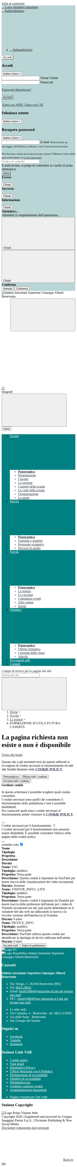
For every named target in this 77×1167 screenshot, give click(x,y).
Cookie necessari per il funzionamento (27, 825)
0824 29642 (23, 987)
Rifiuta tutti (35, 776)
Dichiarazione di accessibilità (28, 1075)
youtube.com (10, 844)
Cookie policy (19, 1060)
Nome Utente (49, 78)
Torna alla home (12, 755)
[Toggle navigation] (34, 410)
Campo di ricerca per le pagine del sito (26, 671)
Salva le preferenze (33, 945)
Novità (14, 715)
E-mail (44, 142)
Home (14, 712)
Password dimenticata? (16, 89)
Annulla (7, 288)
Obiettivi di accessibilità (25, 1079)
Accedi (7, 57)
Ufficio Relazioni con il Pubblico (31, 1071)
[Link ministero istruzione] (20, 7)
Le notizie (16, 719)
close (6, 428)
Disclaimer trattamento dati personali (25, 1128)
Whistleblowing (20, 1082)
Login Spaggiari (33, 157)
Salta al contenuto (13, 3)
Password (46, 82)
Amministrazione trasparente (28, 1090)
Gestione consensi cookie (26, 1086)
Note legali (17, 1064)
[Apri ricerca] (42, 314)
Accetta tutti (16, 781)
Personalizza (11, 776)
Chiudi (7, 184)
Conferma (22, 288)
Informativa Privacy (23, 1067)
